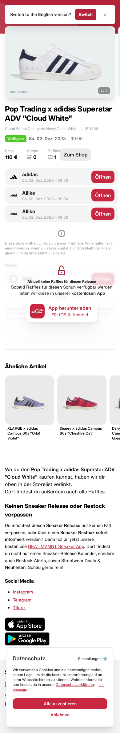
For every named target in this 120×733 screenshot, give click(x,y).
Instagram (23, 592)
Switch (86, 14)
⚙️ (92, 659)
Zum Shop (76, 154)
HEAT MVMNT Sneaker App (56, 546)
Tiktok (19, 607)
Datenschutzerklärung (75, 684)
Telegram (22, 600)
